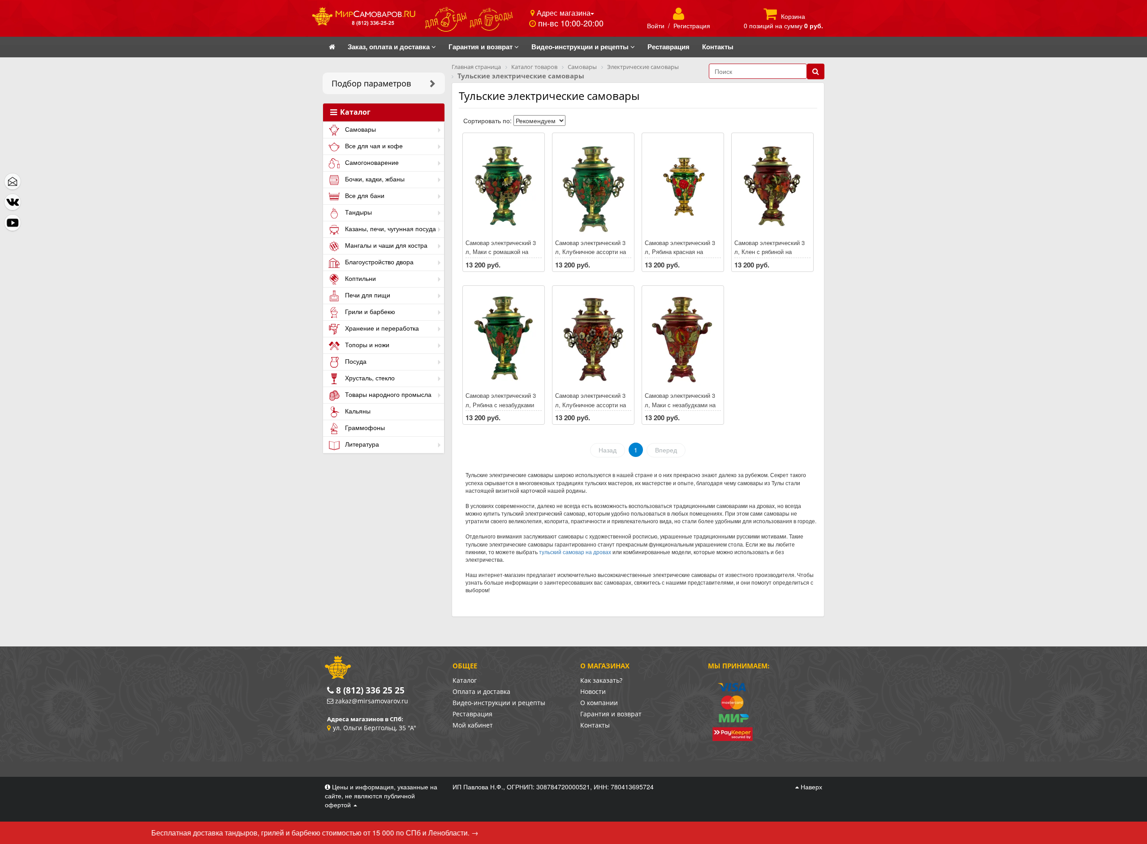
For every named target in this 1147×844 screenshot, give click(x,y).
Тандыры (357, 211)
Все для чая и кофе (373, 145)
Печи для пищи (366, 294)
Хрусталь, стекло (369, 377)
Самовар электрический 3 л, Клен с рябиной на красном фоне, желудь (769, 251)
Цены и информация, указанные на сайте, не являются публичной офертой (381, 795)
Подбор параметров (371, 83)
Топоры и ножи (366, 344)
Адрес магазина (563, 12)
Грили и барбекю (369, 311)
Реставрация (472, 714)
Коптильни (359, 278)
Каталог (354, 112)
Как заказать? (601, 680)
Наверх (810, 786)
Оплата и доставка (481, 691)
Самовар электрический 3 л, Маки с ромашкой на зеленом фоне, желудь (501, 251)
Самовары (359, 129)
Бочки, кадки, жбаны (374, 178)
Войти (655, 25)
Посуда (355, 361)
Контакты (595, 725)
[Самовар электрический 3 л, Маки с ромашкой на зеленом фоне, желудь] (504, 186)
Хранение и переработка (381, 327)
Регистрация (691, 25)
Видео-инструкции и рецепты (499, 702)
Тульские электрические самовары (549, 95)
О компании (599, 702)
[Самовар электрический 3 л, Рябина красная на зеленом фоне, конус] (683, 186)
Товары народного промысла (387, 394)
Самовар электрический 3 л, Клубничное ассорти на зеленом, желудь (590, 251)
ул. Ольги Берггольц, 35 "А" (374, 727)
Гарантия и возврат (611, 714)
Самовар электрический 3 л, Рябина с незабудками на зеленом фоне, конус (501, 404)
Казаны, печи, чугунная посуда (389, 228)
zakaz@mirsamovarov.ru (371, 701)
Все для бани (363, 195)
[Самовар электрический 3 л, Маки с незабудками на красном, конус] (683, 339)
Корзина (793, 16)
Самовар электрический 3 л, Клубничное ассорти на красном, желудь (590, 404)
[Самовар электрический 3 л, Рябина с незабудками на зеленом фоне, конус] (504, 339)
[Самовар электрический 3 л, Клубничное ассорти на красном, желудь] (593, 339)
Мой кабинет (473, 725)
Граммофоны (364, 427)
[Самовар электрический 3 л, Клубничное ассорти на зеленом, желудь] (593, 186)
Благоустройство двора (378, 261)
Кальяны (357, 410)
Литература (361, 443)
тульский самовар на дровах (575, 551)
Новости (593, 691)
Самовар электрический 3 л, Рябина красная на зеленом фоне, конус (680, 251)
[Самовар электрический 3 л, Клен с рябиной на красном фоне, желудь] (772, 186)
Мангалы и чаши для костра (385, 245)
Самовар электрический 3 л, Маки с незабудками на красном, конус (680, 404)
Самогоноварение (371, 162)
